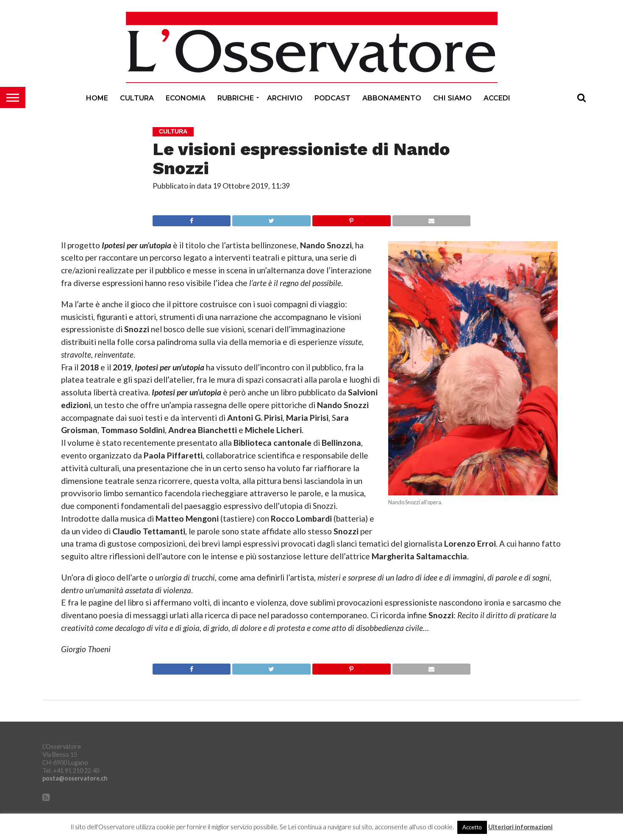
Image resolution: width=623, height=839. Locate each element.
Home (97, 98)
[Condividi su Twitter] (271, 218)
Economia (186, 98)
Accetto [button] (472, 827)
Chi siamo (452, 98)
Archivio (285, 98)
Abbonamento (391, 98)
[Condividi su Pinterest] (351, 218)
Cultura (137, 98)
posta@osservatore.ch (75, 778)
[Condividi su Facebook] (192, 218)
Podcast (332, 98)
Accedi (497, 98)
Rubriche (235, 98)
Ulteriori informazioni (520, 827)
